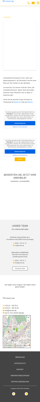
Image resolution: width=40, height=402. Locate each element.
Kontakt (20, 369)
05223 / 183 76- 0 (20, 260)
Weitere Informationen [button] (20, 127)
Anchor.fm (17, 102)
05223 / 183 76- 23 (20, 243)
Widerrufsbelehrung (20, 375)
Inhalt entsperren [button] (20, 123)
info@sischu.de (19, 263)
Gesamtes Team (20, 268)
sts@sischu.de (19, 245)
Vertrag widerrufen (20, 382)
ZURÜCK (20, 159)
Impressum (20, 357)
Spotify (30, 102)
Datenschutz (20, 363)
